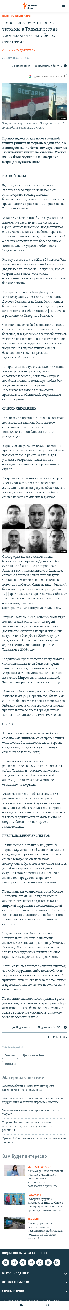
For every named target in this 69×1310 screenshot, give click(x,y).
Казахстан (34, 1195)
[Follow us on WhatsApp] (39, 1262)
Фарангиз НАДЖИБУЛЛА (18, 50)
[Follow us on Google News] (48, 1262)
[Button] (21, 66)
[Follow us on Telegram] (31, 1262)
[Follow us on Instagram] (14, 1262)
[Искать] (47, 1305)
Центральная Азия (16, 16)
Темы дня (34, 1219)
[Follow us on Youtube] (5, 1262)
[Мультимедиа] (21, 1305)
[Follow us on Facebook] (22, 1262)
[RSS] (56, 1262)
